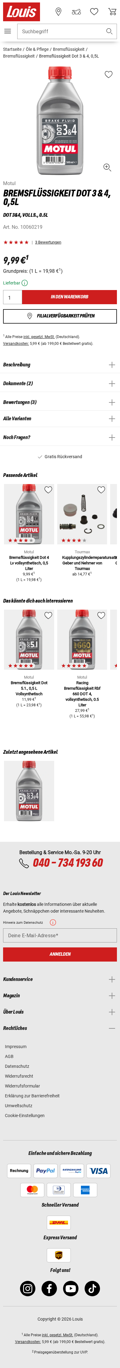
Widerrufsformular (22, 1086)
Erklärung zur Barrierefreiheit (32, 1095)
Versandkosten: (16, 343)
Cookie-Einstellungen (25, 1115)
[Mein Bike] (76, 11)
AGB (9, 1056)
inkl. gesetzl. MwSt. (39, 337)
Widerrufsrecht (19, 1076)
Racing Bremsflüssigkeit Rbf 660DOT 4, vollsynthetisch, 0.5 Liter (82, 693)
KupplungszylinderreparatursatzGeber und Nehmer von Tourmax (89, 563)
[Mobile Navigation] (7, 31)
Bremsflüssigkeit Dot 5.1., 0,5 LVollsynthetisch (29, 688)
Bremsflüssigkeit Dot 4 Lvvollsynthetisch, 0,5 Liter (29, 563)
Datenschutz (17, 1066)
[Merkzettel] (94, 11)
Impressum (15, 1046)
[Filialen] (58, 11)
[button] (109, 31)
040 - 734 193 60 (67, 863)
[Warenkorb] (112, 11)
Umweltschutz (18, 1105)
